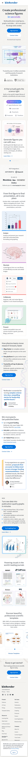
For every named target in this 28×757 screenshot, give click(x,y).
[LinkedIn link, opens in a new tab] (3, 695)
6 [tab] (17, 160)
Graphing (17, 710)
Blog (3, 731)
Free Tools (4, 733)
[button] (2, 2)
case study (17, 427)
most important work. (10, 442)
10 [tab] (19, 649)
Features (4, 702)
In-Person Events (6, 724)
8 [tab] (16, 649)
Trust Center (17, 737)
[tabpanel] (14, 139)
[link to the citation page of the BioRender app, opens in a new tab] (7, 578)
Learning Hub (5, 718)
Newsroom (17, 740)
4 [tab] (14, 160)
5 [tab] (16, 160)
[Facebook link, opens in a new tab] (10, 695)
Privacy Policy (15, 748)
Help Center (4, 721)
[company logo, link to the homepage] (11, 3)
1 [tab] (10, 160)
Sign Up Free (14, 30)
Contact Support (18, 734)
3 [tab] (13, 160)
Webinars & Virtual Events (6, 727)
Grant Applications (19, 719)
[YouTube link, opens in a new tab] (13, 695)
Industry (17, 702)
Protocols (17, 713)
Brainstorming (18, 721)
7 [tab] (14, 649)
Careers (16, 732)
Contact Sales (14, 35)
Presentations (18, 708)
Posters (16, 716)
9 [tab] (17, 649)
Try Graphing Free (10, 528)
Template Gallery (6, 710)
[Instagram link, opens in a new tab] (8, 695)
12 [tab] (22, 649)
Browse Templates (14, 653)
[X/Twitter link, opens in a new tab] (5, 695)
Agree (14, 752)
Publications (17, 705)
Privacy (3, 691)
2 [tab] (11, 160)
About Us (17, 729)
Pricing (3, 708)
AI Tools (4, 705)
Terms (8, 691)
